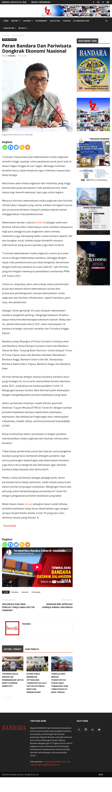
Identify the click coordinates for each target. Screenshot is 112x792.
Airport (15, 21)
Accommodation (81, 21)
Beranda (5, 35)
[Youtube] (108, 2)
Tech (100, 774)
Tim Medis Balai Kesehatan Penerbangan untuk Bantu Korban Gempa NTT (12, 679)
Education (55, 21)
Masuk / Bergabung (40, 2)
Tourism (66, 21)
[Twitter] (103, 2)
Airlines (27, 21)
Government (41, 21)
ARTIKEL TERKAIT (13, 649)
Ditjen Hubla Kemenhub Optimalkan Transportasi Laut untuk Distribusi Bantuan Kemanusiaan (37, 682)
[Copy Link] (21, 147)
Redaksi (11, 56)
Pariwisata (36, 592)
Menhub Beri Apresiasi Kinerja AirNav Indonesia (57, 606)
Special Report (9, 40)
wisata (28, 504)
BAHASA (22, 28)
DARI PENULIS (32, 649)
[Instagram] (98, 2)
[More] (27, 147)
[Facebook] (93, 2)
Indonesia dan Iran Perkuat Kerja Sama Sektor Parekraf (18, 607)
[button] (106, 21)
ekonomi (25, 592)
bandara (39, 222)
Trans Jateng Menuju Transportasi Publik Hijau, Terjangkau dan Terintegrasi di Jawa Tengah (59, 682)
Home (5, 21)
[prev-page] (4, 698)
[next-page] (8, 698)
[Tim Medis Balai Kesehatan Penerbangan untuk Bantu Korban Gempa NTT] (12, 663)
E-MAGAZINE (8, 28)
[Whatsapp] (4, 147)
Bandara (15, 592)
